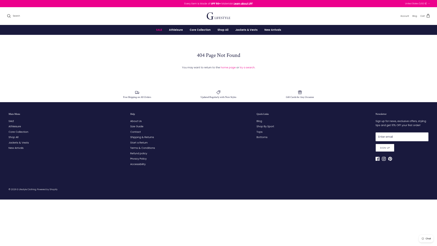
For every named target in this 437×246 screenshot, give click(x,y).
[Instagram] (384, 159)
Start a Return (139, 142)
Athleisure (176, 30)
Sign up (385, 147)
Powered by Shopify (47, 189)
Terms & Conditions (142, 148)
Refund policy (138, 153)
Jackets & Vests (246, 30)
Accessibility (138, 164)
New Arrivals (272, 30)
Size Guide (136, 126)
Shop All (222, 30)
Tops (260, 132)
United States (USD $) (416, 3)
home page (228, 67)
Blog (259, 121)
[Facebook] (377, 159)
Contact (135, 132)
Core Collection (200, 30)
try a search (247, 67)
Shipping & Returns (142, 137)
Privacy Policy (138, 158)
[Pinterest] (390, 159)
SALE (159, 30)
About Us (136, 121)
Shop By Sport (265, 126)
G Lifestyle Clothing (26, 189)
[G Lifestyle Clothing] (218, 16)
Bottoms (262, 137)
